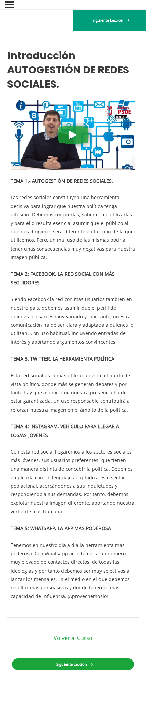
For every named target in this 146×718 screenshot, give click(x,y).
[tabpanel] (73, 354)
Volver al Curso (73, 638)
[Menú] (9, 4)
